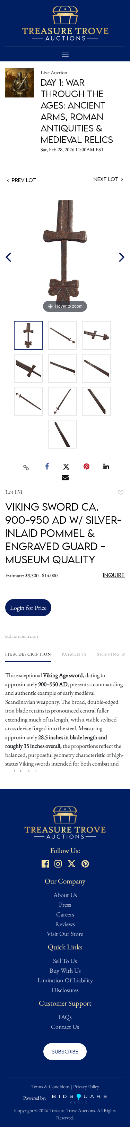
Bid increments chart (21, 636)
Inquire (114, 575)
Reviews (65, 924)
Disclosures (65, 990)
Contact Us (65, 1027)
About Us (65, 895)
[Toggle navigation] (65, 54)
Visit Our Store (65, 934)
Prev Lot (23, 180)
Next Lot (107, 179)
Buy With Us (65, 970)
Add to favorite (120, 493)
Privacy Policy (86, 1086)
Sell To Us (65, 961)
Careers (65, 914)
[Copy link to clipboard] (26, 467)
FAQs (65, 1017)
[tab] (28, 657)
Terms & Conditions (50, 1086)
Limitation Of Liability (65, 980)
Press (65, 904)
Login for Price (28, 608)
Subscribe (65, 1051)
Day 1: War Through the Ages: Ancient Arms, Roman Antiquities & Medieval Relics (77, 111)
